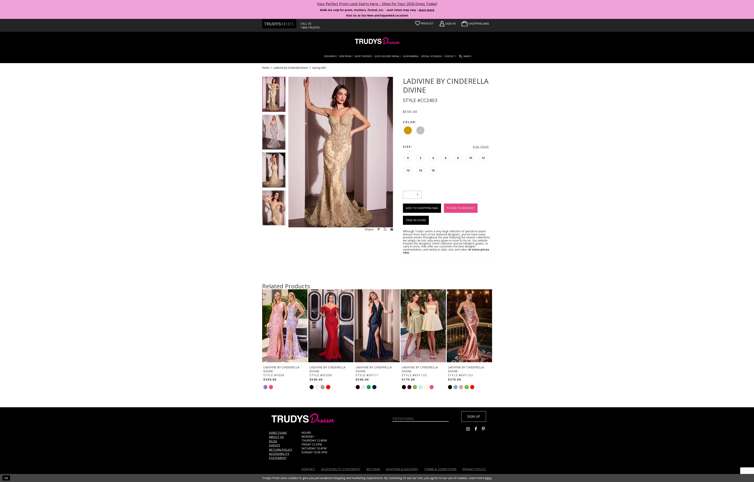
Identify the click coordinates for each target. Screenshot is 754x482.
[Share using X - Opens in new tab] (385, 229)
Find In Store (416, 220)
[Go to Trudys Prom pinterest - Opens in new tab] (485, 429)
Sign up (473, 416)
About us (276, 437)
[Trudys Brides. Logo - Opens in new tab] (279, 23)
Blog (273, 441)
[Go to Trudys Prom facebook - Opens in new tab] (478, 429)
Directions (278, 433)
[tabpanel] (273, 96)
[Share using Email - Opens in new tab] (391, 229)
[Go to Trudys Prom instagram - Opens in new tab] (470, 429)
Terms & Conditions (440, 469)
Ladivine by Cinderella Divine (291, 67)
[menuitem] (475, 23)
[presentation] (284, 325)
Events (274, 445)
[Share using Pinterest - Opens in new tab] (379, 229)
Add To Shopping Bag (422, 208)
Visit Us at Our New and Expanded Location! (377, 15)
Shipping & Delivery (402, 469)
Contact (308, 469)
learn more (426, 10)
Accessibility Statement (279, 456)
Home (265, 67)
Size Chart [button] (481, 146)
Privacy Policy (474, 469)
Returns (373, 469)
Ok (6, 478)
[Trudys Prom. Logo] (377, 41)
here (488, 478)
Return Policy (280, 450)
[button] (475, 23)
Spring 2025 (319, 67)
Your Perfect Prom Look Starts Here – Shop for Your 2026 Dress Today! (377, 3)
